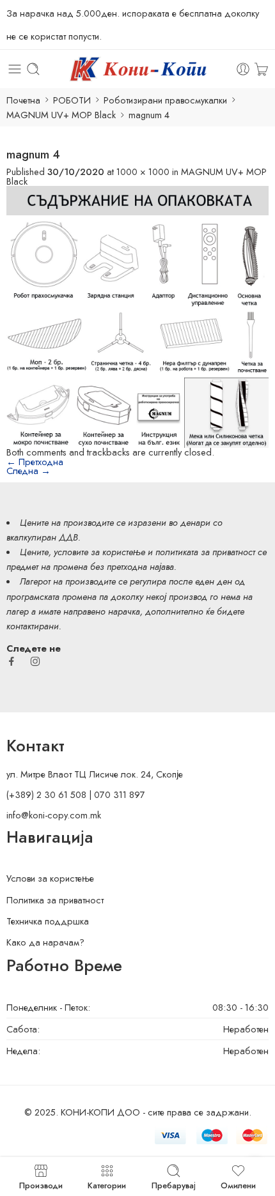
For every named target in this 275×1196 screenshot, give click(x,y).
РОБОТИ (72, 100)
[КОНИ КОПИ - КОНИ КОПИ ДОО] (137, 69)
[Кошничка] (261, 69)
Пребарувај (174, 1184)
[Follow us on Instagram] (35, 661)
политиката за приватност (205, 551)
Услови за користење (50, 878)
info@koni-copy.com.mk (53, 815)
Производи (41, 1184)
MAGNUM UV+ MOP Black (61, 114)
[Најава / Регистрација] (243, 69)
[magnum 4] (137, 315)
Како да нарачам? (45, 942)
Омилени (238, 1184)
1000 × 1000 (142, 171)
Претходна (34, 461)
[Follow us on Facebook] (11, 661)
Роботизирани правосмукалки (165, 100)
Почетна (23, 100)
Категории (107, 1184)
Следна (28, 470)
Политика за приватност (55, 900)
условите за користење (99, 551)
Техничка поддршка (47, 921)
